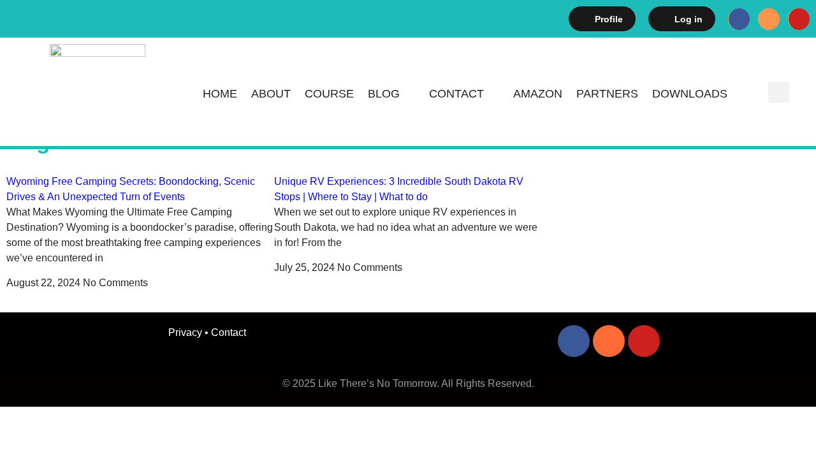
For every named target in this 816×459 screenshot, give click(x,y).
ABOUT (271, 93)
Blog (384, 93)
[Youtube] (799, 19)
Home (220, 93)
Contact (456, 93)
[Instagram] (769, 19)
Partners (607, 93)
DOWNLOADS (689, 93)
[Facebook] (739, 19)
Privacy (185, 332)
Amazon (537, 93)
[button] (778, 92)
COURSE (329, 93)
